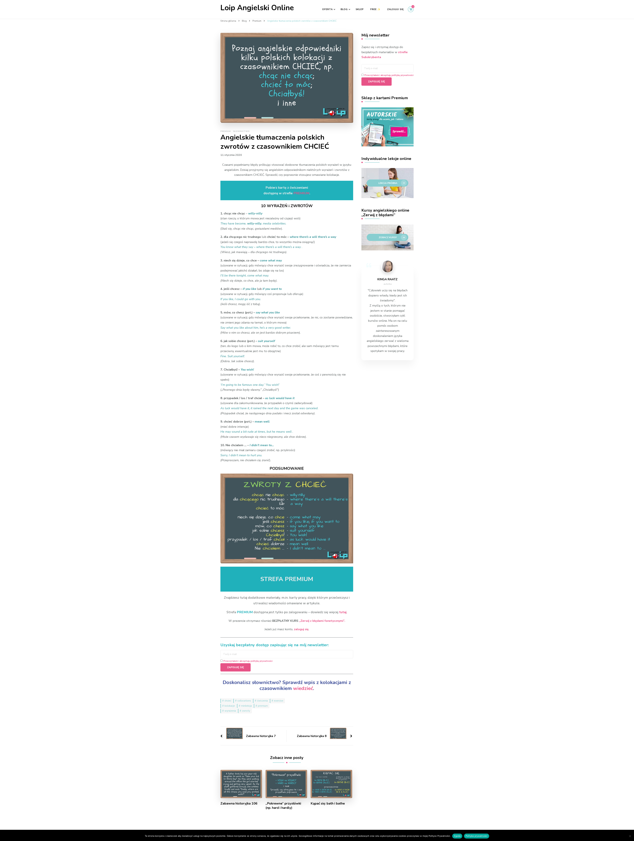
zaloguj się (301, 629)
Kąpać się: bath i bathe (328, 803)
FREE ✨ (375, 9)
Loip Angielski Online (257, 8)
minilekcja (246, 705)
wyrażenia (230, 710)
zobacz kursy (388, 237)
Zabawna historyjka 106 (238, 803)
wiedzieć (303, 688)
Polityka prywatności (477, 836)
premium (263, 705)
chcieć (228, 700)
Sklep (360, 9)
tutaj (343, 612)
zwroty (246, 710)
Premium (225, 131)
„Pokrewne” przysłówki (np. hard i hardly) (283, 805)
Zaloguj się (395, 9)
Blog (344, 9)
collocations (244, 700)
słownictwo (241, 131)
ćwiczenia (262, 700)
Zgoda (457, 836)
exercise (278, 700)
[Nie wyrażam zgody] (630, 836)
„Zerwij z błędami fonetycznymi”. (322, 621)
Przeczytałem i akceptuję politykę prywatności (247, 661)
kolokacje (230, 705)
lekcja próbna (387, 183)
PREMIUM (301, 193)
